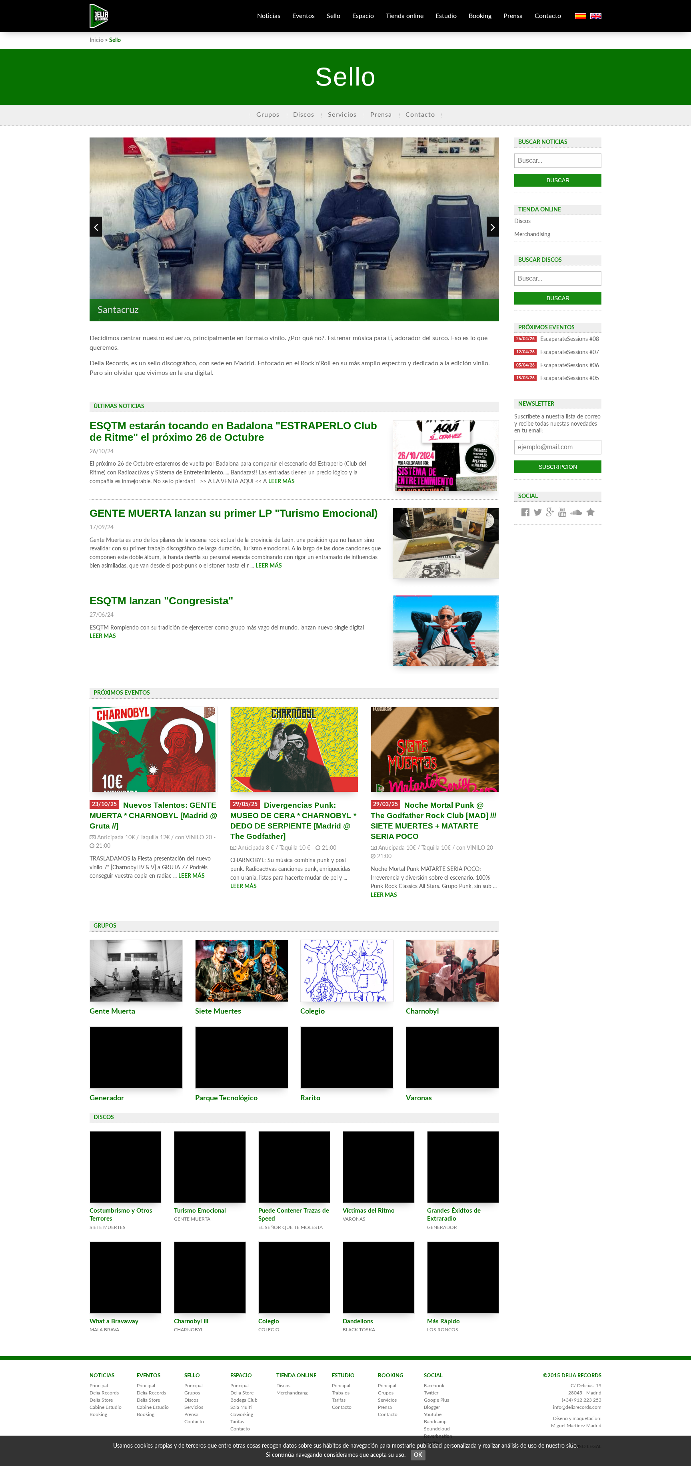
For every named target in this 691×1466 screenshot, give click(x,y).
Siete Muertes (218, 1011)
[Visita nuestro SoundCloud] (576, 513)
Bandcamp (435, 1421)
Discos (303, 115)
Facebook (434, 1385)
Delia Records (104, 1392)
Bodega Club (244, 1400)
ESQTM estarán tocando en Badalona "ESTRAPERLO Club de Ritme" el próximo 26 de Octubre (233, 431)
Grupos (268, 115)
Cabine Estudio (106, 1407)
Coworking (241, 1414)
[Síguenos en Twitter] (537, 513)
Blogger (432, 1407)
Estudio (446, 16)
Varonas (419, 1098)
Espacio (363, 16)
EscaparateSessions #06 (557, 365)
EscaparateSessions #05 (557, 378)
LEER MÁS (281, 481)
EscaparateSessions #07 (557, 352)
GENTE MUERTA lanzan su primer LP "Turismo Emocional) (234, 513)
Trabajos (340, 1392)
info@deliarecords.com (577, 1407)
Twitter (431, 1392)
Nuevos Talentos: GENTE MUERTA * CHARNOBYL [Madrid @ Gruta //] (154, 815)
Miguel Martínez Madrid (576, 1425)
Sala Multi (241, 1407)
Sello (333, 16)
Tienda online (404, 16)
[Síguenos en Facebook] (525, 513)
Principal (99, 1385)
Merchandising (532, 234)
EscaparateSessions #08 (557, 339)
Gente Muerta (112, 1011)
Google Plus (436, 1400)
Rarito (310, 1098)
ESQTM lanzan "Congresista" (161, 600)
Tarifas (237, 1421)
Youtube (432, 1414)
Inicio (97, 40)
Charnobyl (422, 1011)
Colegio (312, 1011)
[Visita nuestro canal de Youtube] (562, 513)
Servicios (342, 115)
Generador (107, 1098)
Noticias (268, 16)
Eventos (303, 16)
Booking (480, 16)
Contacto (548, 16)
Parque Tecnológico (226, 1098)
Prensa (513, 16)
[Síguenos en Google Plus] (550, 513)
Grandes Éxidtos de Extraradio (454, 1219)
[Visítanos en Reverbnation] (590, 513)
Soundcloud (437, 1428)
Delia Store (101, 1400)
